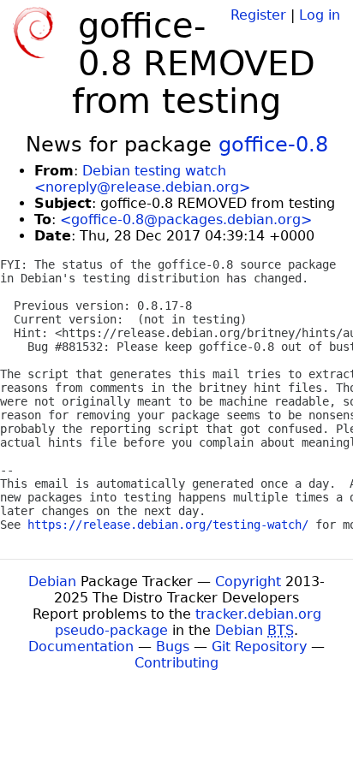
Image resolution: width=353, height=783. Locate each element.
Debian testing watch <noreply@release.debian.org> (142, 179)
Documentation (81, 646)
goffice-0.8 (273, 145)
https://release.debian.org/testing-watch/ (167, 524)
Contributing (176, 663)
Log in (319, 15)
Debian (52, 581)
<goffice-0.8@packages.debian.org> (186, 219)
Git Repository (259, 646)
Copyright (248, 581)
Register (258, 15)
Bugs (172, 646)
